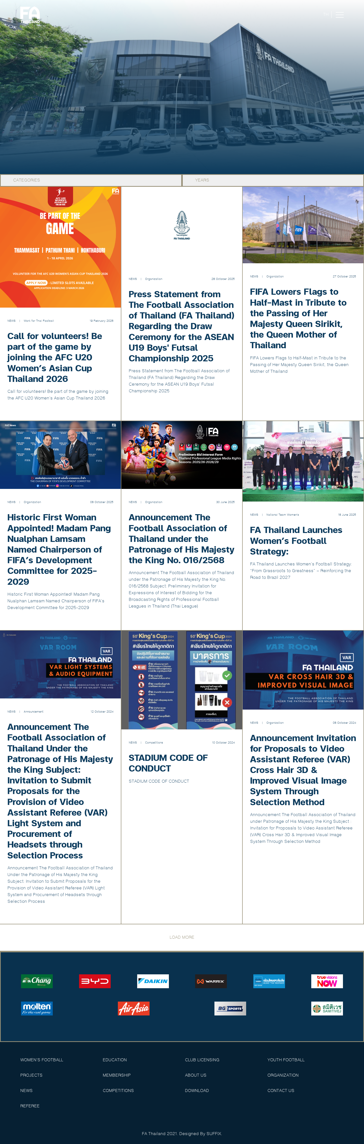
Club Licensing (202, 1060)
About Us (196, 1075)
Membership (117, 1075)
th (326, 14)
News (26, 1090)
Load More (182, 937)
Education (115, 1060)
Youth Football (286, 1060)
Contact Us (280, 1090)
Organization (283, 1075)
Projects (31, 1075)
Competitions (118, 1090)
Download (197, 1090)
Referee (30, 1106)
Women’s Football (41, 1060)
